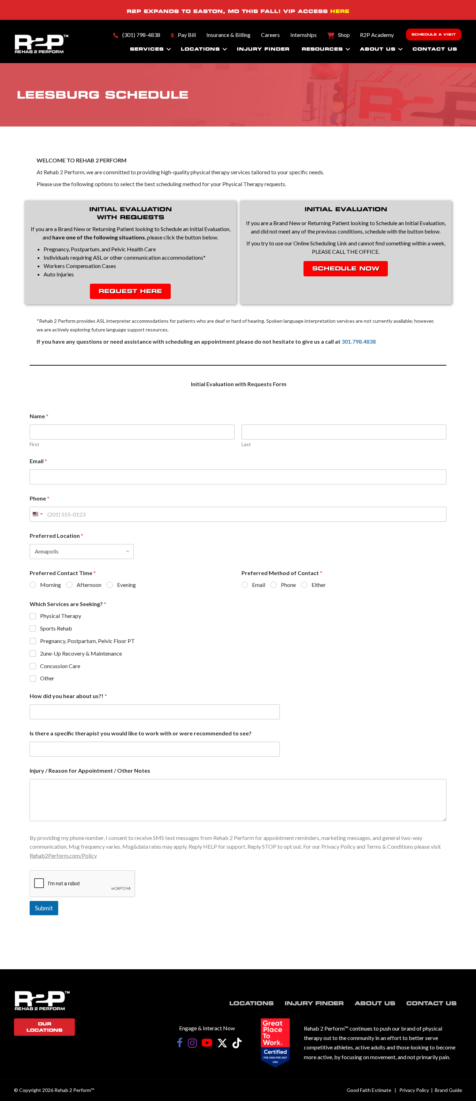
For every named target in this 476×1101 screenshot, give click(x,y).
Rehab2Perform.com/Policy (63, 855)
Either (319, 584)
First (34, 444)
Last (246, 444)
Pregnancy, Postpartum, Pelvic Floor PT (87, 640)
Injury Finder (263, 49)
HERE (340, 11)
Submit (44, 908)
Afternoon (89, 584)
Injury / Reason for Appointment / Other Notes (90, 770)
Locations (200, 49)
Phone (39, 498)
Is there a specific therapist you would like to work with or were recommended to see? (141, 733)
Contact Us (435, 49)
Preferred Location (56, 535)
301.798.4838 (358, 341)
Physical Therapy (60, 615)
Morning (50, 584)
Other (47, 678)
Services (147, 49)
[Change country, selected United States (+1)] (37, 514)
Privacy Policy (414, 1090)
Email (38, 461)
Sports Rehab (56, 628)
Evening (126, 584)
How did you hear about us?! (68, 696)
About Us (378, 49)
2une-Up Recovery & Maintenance (81, 653)
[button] (169, 49)
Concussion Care (60, 666)
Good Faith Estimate (369, 1090)
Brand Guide (448, 1090)
